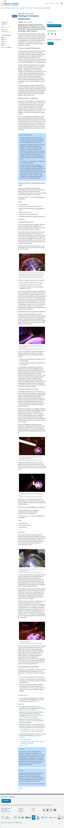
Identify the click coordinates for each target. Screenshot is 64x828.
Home (2, 8)
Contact (47, 3)
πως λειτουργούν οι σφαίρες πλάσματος (31, 719)
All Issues (13, 8)
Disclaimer (21, 811)
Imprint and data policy (6, 811)
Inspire (17, 8)
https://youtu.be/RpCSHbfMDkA (30, 710)
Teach (27, 8)
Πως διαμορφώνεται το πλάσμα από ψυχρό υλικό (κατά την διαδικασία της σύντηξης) (32, 742)
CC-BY (19, 791)
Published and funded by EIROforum (8, 822)
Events (30, 8)
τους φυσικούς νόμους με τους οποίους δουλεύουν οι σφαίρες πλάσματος (31, 716)
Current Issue (7, 8)
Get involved (39, 8)
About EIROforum (5, 810)
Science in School (21, 13)
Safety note (21, 810)
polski (4, 43)
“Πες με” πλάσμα (24, 745)
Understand (22, 8)
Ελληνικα (4, 39)
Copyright (21, 808)
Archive (33, 808)
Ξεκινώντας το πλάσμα (25, 739)
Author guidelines (46, 8)
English (4, 37)
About (34, 8)
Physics (6, 29)
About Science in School (6, 808)
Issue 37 (32, 13)
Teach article (14, 16)
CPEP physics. (36, 701)
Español (4, 45)
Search (57, 3)
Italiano (4, 41)
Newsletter (52, 3)
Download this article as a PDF (54, 25)
